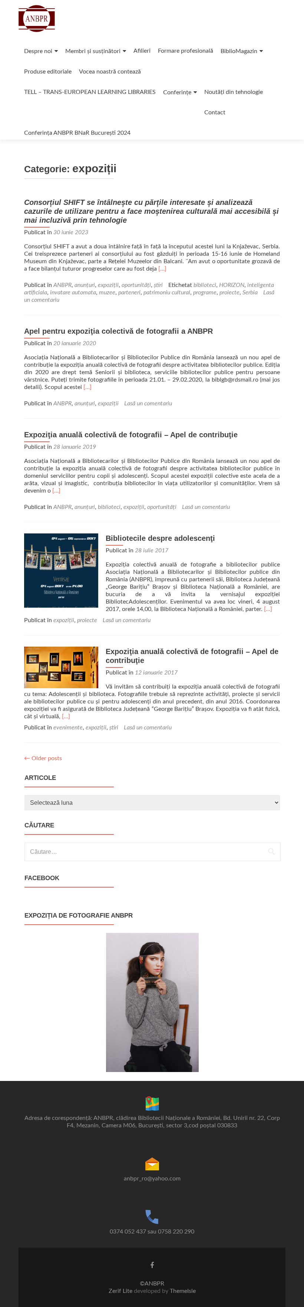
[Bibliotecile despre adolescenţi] (61, 570)
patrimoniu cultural (166, 292)
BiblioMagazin (239, 51)
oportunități (136, 285)
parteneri (129, 292)
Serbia (250, 292)
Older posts (43, 758)
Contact (214, 112)
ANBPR (62, 285)
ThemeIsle (183, 1291)
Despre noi (38, 51)
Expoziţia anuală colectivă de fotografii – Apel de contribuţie (131, 435)
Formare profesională (185, 51)
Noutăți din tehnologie (233, 92)
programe (205, 292)
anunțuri (85, 285)
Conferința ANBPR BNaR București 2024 (77, 133)
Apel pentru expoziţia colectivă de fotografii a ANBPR (118, 331)
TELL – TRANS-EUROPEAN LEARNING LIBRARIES (90, 92)
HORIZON (231, 285)
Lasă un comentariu (148, 403)
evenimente (68, 728)
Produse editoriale (48, 72)
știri (158, 285)
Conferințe (177, 92)
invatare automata (73, 292)
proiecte (229, 292)
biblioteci (205, 285)
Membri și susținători (92, 51)
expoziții (108, 285)
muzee (107, 292)
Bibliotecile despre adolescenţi (160, 538)
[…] (162, 269)
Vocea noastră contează (110, 72)
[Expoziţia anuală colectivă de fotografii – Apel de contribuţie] (61, 667)
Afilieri (142, 51)
